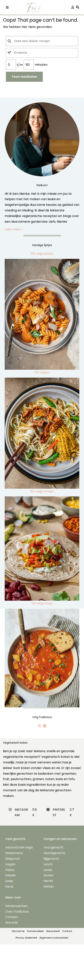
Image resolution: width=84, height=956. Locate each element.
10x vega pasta (42, 253)
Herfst (48, 881)
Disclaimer (18, 931)
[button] (78, 7)
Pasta (9, 870)
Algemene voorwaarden (53, 937)
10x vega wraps (42, 491)
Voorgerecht (53, 847)
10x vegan (42, 372)
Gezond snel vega (19, 847)
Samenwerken (16, 906)
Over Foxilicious (17, 911)
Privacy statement (26, 937)
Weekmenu (14, 853)
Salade (10, 875)
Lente (48, 870)
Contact (11, 917)
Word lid (11, 922)
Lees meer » (14, 229)
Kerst (9, 886)
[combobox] (42, 53)
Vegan (10, 864)
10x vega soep (42, 603)
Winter (49, 886)
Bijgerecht (51, 858)
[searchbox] (46, 52)
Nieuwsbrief (53, 931)
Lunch (48, 864)
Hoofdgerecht (54, 853)
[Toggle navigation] (7, 7)
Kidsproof (12, 858)
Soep (9, 881)
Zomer (49, 875)
